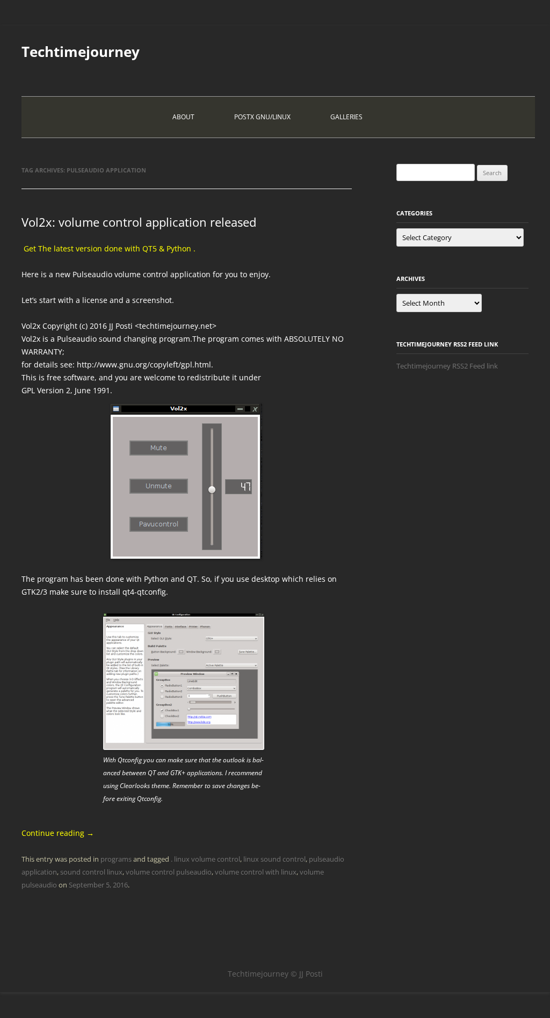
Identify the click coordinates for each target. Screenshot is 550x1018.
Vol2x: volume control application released (138, 222)
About (183, 116)
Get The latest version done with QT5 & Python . (108, 248)
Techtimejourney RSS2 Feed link (447, 366)
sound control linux (91, 872)
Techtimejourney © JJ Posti (275, 974)
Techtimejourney (80, 51)
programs (116, 859)
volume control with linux (255, 872)
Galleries (346, 116)
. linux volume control (205, 859)
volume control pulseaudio (169, 872)
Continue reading (57, 833)
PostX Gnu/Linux (262, 116)
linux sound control (274, 859)
